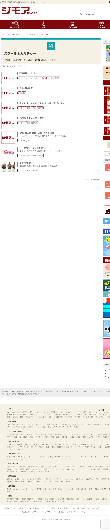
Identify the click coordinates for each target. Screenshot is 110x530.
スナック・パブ (12, 459)
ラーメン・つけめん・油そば (67, 412)
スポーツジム (66, 424)
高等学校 (106, 437)
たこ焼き (77, 414)
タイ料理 (77, 417)
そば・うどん (67, 414)
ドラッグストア (47, 481)
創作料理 (83, 412)
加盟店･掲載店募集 (59, 508)
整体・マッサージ (53, 424)
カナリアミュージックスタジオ (32, 148)
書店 (45, 469)
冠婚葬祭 (60, 447)
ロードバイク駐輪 (37, 447)
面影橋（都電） (37, 501)
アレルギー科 (68, 479)
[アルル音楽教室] (8, 93)
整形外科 (10, 479)
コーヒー (57, 414)
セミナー (39, 434)
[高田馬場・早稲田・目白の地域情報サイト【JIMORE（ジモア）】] (20, 13)
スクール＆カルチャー (32, 34)
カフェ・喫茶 (22, 78)
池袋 (97, 499)
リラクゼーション (20, 427)
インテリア (80, 469)
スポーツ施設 (69, 489)
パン (38, 414)
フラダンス (29, 424)
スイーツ (31, 414)
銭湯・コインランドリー (74, 447)
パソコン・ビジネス (42, 437)
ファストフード (30, 417)
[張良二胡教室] (8, 171)
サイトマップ (73, 511)
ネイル (37, 427)
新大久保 (61, 499)
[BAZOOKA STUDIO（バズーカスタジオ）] (8, 138)
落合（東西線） (50, 499)
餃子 (31, 412)
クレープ (103, 414)
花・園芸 (39, 471)
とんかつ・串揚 (17, 417)
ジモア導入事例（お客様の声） (85, 508)
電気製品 (105, 469)
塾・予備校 (23, 437)
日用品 (42, 467)
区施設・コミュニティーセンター (18, 489)
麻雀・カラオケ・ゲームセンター (61, 457)
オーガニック (32, 467)
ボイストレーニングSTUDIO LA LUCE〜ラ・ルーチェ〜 (42, 103)
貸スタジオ (48, 434)
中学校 (98, 437)
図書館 (97, 489)
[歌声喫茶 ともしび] (8, 78)
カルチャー (38, 78)
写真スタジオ (93, 444)
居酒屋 (53, 412)
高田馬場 (56, 78)
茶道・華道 (55, 437)
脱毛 (89, 424)
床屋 (44, 427)
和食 (8, 412)
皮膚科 (17, 479)
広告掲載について (38, 508)
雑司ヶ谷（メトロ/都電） (84, 499)
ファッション (37, 469)
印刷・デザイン (12, 447)
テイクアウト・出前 (93, 469)
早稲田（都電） (24, 501)
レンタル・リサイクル (60, 444)
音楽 (44, 78)
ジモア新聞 (72, 24)
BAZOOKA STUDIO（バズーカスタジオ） (37, 133)
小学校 (91, 437)
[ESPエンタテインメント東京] (8, 123)
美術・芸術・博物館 (55, 489)
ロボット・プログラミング (79, 434)
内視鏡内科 (47, 479)
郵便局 (104, 489)
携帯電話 (23, 467)
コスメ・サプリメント (54, 467)
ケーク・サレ (93, 414)
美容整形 (96, 424)
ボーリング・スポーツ (25, 457)
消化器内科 (57, 479)
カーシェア (10, 449)
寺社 (32, 489)
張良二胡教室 (25, 163)
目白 (23, 93)
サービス (73, 444)
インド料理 (68, 417)
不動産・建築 (50, 447)
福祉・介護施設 (81, 489)
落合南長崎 (70, 499)
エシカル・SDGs (69, 467)
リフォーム (10, 444)
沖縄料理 (24, 412)
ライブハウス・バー (81, 457)
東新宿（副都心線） (28, 499)
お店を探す (14, 24)
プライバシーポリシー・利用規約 (48, 511)
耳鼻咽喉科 (89, 479)
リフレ (9, 427)
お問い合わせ (10, 508)
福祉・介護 (59, 481)
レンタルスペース (41, 457)
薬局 (38, 481)
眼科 (16, 481)
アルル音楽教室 (26, 88)
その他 (30, 78)
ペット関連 (82, 444)
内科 (97, 479)
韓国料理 (59, 417)
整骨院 (23, 481)
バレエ (66, 434)
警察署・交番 (41, 489)
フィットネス (67, 427)
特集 (43, 24)
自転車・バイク (12, 469)
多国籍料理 (10, 414)
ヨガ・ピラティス (54, 427)
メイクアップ (40, 424)
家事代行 (20, 444)
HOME (4, 34)
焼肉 (89, 412)
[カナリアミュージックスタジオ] (8, 156)
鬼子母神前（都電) (13, 499)
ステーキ (15, 412)
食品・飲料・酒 (12, 471)
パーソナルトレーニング (15, 424)
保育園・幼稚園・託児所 (78, 437)
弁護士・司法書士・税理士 (93, 447)
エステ (30, 427)
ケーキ (46, 412)
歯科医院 (10, 481)
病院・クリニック (28, 479)
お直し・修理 (45, 444)
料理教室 (64, 437)
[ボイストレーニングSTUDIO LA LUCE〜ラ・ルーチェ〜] (8, 108)
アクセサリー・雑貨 (84, 467)
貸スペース (30, 434)
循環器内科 (105, 479)
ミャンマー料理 (88, 417)
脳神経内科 (79, 479)
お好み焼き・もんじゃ (45, 417)
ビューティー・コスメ (57, 469)
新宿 (15, 501)
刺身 (84, 414)
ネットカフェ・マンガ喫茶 (99, 457)
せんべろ (38, 412)
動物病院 (31, 481)
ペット (31, 471)
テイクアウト (100, 417)
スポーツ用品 (98, 467)
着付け (93, 434)
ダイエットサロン (79, 424)
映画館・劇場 (11, 457)
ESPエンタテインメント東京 (31, 118)
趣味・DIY (70, 469)
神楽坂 (9, 501)
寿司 (8, 417)
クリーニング (24, 447)
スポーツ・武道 (12, 437)
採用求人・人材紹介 (32, 444)
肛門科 (39, 479)
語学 (22, 434)
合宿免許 (58, 434)
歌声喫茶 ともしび (27, 73)
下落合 (40, 499)
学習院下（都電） (51, 501)
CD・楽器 (23, 471)
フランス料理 (47, 414)
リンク (85, 511)
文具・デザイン (12, 467)
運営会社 (23, 508)
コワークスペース (12, 434)
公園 (90, 489)
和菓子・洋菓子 (25, 469)
